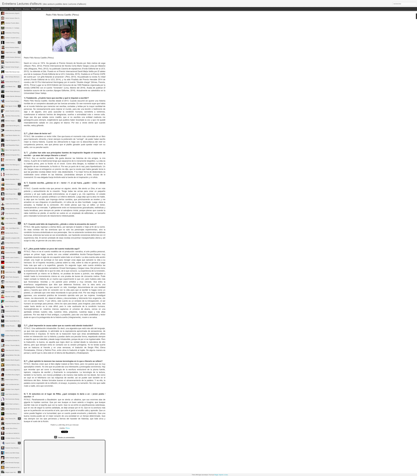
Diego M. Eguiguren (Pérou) (13, 140)
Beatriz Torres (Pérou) (11, 306)
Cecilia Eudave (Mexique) (13, 57)
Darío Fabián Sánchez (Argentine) (15, 262)
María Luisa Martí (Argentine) (13, 453)
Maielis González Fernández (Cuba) (16, 179)
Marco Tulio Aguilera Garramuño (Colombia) (18, 150)
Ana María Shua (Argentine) (13, 375)
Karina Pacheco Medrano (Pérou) (15, 47)
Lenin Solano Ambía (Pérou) (13, 223)
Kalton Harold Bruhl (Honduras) (14, 321)
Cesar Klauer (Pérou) (11, 199)
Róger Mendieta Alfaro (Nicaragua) (15, 62)
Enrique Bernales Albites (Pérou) (15, 208)
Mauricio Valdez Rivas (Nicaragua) (15, 296)
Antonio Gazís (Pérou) (11, 379)
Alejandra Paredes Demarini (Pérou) (16, 423)
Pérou (68, 428)
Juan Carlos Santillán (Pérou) (14, 394)
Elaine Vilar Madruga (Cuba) (13, 165)
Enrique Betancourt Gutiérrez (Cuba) (16, 243)
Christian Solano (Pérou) (12, 438)
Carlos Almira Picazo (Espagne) (14, 81)
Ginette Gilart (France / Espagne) (15, 174)
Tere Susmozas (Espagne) (13, 399)
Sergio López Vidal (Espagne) (14, 472)
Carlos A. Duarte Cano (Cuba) (14, 38)
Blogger (216, 474)
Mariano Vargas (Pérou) (12, 121)
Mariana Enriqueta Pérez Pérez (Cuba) (16, 155)
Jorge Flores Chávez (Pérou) (13, 189)
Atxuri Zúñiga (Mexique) (12, 77)
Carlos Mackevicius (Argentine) (14, 287)
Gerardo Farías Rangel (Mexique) (15, 67)
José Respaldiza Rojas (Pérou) (14, 145)
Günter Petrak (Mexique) (12, 91)
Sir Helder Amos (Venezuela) (13, 267)
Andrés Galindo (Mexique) (13, 96)
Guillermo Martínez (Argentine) (14, 365)
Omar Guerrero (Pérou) (12, 213)
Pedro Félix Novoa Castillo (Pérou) (15, 72)
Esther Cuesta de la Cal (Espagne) (15, 467)
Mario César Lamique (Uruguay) (14, 404)
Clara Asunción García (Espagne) (15, 350)
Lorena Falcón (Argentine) (13, 331)
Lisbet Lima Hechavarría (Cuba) (14, 204)
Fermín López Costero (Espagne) (15, 257)
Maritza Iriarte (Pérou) (11, 233)
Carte (11, 9)
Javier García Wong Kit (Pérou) (14, 125)
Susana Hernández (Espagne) (14, 311)
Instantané (46, 9)
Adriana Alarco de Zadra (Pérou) (15, 184)
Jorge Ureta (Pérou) (11, 218)
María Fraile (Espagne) (12, 277)
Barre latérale (36, 9)
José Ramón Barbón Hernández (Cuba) (17, 135)
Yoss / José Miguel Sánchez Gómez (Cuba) (18, 228)
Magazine (18, 9)
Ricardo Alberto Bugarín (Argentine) (15, 360)
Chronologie (55, 9)
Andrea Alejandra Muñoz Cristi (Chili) (16, 335)
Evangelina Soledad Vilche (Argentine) (16, 340)
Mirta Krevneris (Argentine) (13, 13)
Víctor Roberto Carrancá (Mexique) (15, 282)
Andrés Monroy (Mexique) (13, 130)
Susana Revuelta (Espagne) (13, 252)
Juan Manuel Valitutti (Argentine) (15, 433)
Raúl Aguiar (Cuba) (11, 106)
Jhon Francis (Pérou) (11, 418)
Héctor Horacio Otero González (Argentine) (18, 18)
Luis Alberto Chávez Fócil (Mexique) (16, 86)
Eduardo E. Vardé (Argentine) (14, 291)
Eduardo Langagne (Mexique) (14, 238)
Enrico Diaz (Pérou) (11, 414)
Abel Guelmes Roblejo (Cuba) (14, 248)
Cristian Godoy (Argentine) (13, 42)
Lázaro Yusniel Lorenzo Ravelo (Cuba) (16, 111)
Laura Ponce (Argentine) (12, 370)
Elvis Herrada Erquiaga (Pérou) (14, 462)
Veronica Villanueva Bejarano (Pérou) (16, 116)
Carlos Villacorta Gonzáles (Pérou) (15, 409)
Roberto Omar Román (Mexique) (15, 448)
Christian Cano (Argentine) (13, 389)
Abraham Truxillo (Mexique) (13, 23)
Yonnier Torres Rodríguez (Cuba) (15, 101)
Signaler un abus (223, 474)
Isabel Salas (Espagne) (12, 272)
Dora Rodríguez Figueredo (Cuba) (15, 301)
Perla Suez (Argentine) (12, 316)
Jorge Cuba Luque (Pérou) (13, 52)
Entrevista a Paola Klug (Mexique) (15, 33)
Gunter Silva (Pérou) (11, 428)
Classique (4, 9)
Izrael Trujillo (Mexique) (12, 169)
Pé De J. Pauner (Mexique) (13, 345)
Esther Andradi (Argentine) (13, 458)
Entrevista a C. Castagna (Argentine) (16, 28)
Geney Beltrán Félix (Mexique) (14, 355)
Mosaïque (26, 9)
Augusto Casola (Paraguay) (13, 443)
